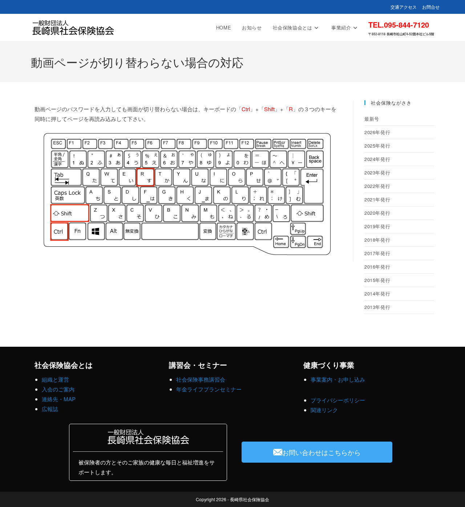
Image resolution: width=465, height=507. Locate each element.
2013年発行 (377, 306)
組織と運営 (55, 379)
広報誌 (50, 409)
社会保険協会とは (64, 364)
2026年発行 (377, 132)
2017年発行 (377, 253)
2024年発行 (377, 159)
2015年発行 (377, 280)
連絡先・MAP (59, 399)
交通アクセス (404, 7)
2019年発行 (377, 226)
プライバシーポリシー (338, 400)
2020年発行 (377, 212)
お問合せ (431, 7)
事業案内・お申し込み (338, 379)
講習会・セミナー (198, 364)
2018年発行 (377, 239)
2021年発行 (377, 199)
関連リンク (324, 410)
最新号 (371, 118)
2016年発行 (377, 266)
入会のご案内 (58, 389)
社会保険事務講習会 (200, 379)
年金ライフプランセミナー (209, 389)
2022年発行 (377, 185)
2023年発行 (377, 172)
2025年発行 (377, 145)
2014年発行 (377, 293)
